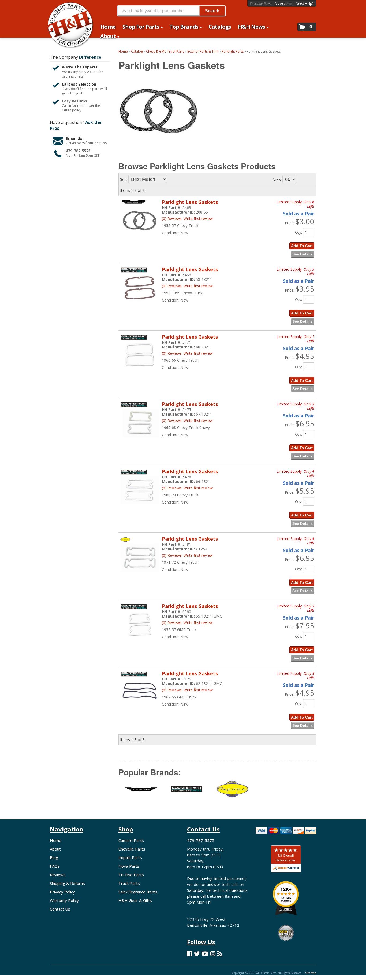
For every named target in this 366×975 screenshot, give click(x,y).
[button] (171, 11)
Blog (54, 857)
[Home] (67, 7)
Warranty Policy (64, 900)
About (55, 849)
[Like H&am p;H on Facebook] (189, 954)
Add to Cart (302, 246)
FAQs (55, 866)
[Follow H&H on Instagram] (212, 954)
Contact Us (60, 909)
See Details (302, 254)
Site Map (310, 973)
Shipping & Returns (67, 883)
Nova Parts (128, 866)
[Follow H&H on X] (197, 954)
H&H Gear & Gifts (135, 900)
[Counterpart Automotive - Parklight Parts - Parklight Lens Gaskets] (187, 792)
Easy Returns (74, 101)
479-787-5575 (78, 150)
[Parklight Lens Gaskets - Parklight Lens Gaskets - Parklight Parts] (139, 237)
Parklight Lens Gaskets (190, 202)
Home (55, 840)
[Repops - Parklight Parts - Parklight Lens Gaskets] (232, 792)
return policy (71, 110)
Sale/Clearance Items (138, 892)
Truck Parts (129, 883)
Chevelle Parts (131, 849)
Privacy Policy (62, 892)
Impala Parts (130, 857)
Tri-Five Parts (131, 874)
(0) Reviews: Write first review (187, 218)
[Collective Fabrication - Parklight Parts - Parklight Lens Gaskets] (141, 792)
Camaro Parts (131, 840)
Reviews (58, 874)
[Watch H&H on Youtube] (205, 954)
